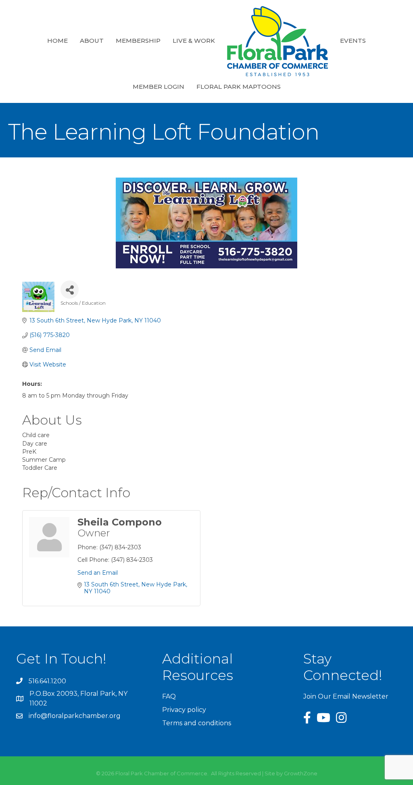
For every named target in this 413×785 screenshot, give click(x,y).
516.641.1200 (47, 681)
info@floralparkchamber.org (75, 716)
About (92, 40)
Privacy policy (184, 710)
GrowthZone (300, 773)
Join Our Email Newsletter (345, 696)
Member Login (158, 86)
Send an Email (97, 572)
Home (57, 40)
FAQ (169, 696)
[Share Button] (69, 290)
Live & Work (194, 40)
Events (353, 40)
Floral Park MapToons (238, 86)
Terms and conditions (196, 723)
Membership (138, 40)
